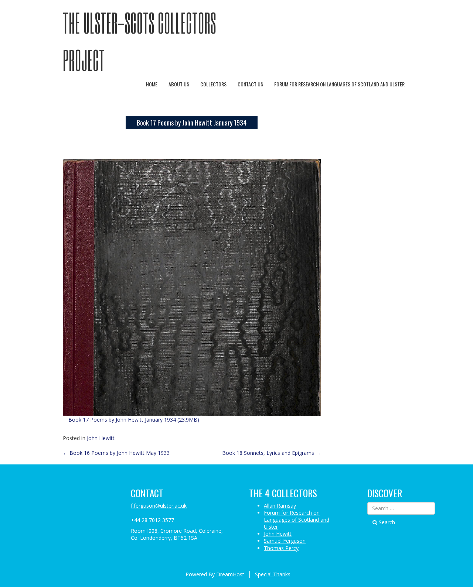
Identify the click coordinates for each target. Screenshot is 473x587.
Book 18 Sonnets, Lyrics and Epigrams (271, 452)
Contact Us (250, 84)
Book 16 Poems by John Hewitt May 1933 (116, 452)
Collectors (213, 84)
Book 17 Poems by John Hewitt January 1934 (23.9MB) (133, 419)
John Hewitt (101, 438)
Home (151, 84)
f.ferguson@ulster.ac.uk (159, 505)
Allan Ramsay (280, 505)
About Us (179, 84)
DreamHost (230, 574)
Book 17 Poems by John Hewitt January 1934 (191, 122)
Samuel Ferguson (285, 540)
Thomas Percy (281, 548)
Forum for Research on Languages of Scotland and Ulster (339, 84)
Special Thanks (272, 574)
